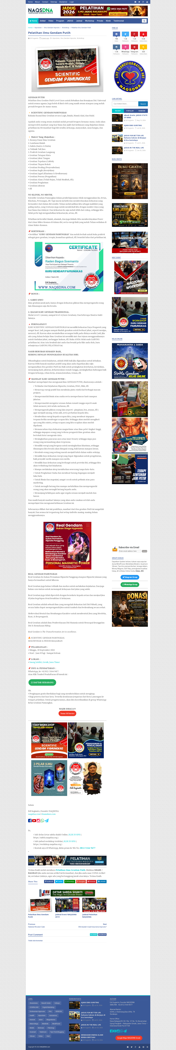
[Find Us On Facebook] (30, 821)
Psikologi (51, 1028)
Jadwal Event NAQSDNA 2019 (66, 915)
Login (72, 2)
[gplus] (143, 2)
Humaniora (53, 1015)
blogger (94, 934)
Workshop (89, 21)
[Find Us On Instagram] (39, 821)
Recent (118, 111)
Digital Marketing (48, 1007)
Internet (32, 1020)
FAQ (50, 1011)
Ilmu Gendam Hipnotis (52, 28)
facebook (102, 934)
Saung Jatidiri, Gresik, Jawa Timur (44, 662)
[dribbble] (147, 1047)
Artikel (42, 21)
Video (50, 21)
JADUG (70, 21)
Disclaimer (63, 2)
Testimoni (43, 1032)
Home (30, 2)
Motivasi (41, 1028)
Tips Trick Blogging (57, 1032)
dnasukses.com (49, 814)
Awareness (34, 1003)
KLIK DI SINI (74, 834)
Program (60, 21)
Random (142, 111)
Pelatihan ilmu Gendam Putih (38, 915)
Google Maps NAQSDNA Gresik (128, 1038)
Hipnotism (38, 28)
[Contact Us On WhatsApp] (42, 821)
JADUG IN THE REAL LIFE (134, 148)
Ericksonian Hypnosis (37, 1011)
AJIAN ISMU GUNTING (133, 125)
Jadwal (79, 21)
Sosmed (33, 1032)
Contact (45, 2)
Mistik (32, 1028)
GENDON (59, 1011)
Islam (41, 1020)
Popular (129, 111)
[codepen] (143, 1047)
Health (32, 1015)
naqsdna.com (34, 814)
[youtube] (147, 2)
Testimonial (119, 21)
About (37, 2)
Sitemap (54, 2)
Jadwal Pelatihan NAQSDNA (89, 915)
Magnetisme (51, 1020)
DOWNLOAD (34, 1007)
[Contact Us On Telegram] (47, 821)
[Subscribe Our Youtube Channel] (34, 821)
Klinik (108, 21)
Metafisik (45, 1024)
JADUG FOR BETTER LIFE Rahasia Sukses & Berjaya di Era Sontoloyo (135, 137)
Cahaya (57, 1003)
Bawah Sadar (46, 1003)
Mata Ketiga (34, 1024)
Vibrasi (32, 1036)
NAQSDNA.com (45, 1047)
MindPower (56, 1024)
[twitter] (139, 2)
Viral (48, 1036)
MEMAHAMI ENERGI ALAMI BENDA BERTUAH (92, 1036)
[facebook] (135, 2)
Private (100, 21)
